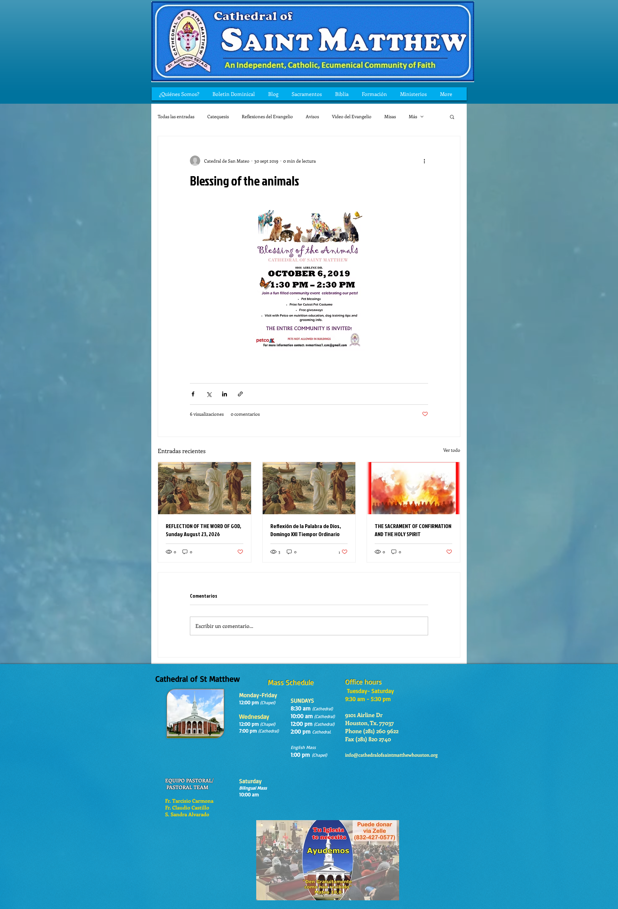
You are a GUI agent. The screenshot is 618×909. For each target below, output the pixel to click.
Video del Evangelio (351, 116)
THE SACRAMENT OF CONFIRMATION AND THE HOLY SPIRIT (413, 530)
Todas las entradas (176, 116)
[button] (452, 116)
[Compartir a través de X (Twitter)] (209, 394)
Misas (390, 116)
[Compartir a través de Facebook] (193, 394)
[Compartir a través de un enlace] (240, 394)
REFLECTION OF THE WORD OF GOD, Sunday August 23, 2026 (203, 530)
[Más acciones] (424, 161)
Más (413, 116)
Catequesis (218, 116)
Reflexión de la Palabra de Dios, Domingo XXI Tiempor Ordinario (305, 530)
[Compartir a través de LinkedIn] (224, 394)
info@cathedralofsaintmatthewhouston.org (391, 755)
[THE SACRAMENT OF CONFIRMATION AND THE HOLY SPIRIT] (413, 488)
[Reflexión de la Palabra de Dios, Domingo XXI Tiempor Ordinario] (309, 488)
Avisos (312, 116)
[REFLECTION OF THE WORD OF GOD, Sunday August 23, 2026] (204, 488)
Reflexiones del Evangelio (267, 116)
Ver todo (451, 450)
